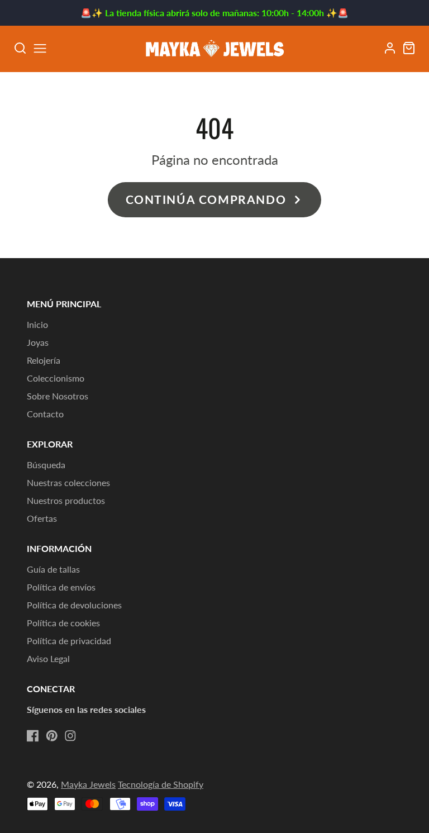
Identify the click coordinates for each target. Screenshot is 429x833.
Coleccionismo (55, 378)
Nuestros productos (66, 500)
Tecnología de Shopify (160, 784)
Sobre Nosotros (57, 396)
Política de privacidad (69, 640)
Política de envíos (61, 587)
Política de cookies (63, 622)
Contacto (45, 413)
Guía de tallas (53, 569)
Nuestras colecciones (68, 482)
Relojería (43, 360)
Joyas (38, 342)
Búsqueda (46, 464)
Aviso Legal (48, 658)
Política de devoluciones (74, 604)
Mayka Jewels (88, 784)
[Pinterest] (52, 736)
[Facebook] (33, 736)
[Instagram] (70, 736)
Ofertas (42, 518)
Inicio (37, 324)
